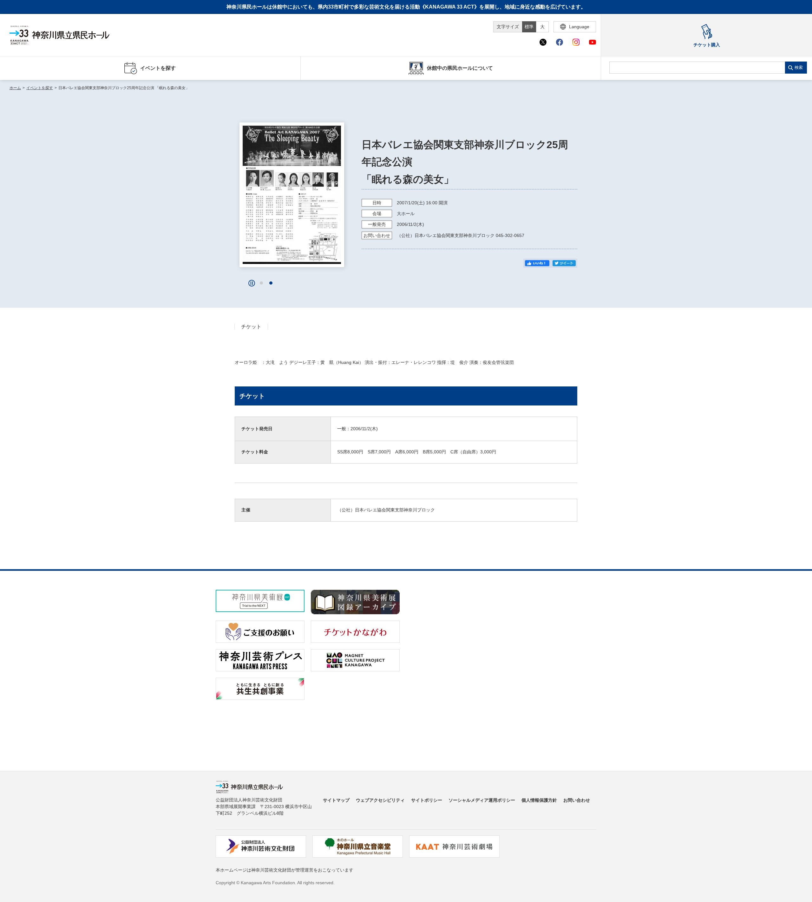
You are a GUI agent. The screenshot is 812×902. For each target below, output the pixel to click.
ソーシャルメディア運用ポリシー (482, 800)
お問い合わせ (576, 800)
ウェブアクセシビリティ (380, 800)
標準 (529, 26)
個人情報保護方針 (539, 800)
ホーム (15, 88)
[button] (261, 283)
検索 (799, 67)
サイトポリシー (426, 800)
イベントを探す (39, 88)
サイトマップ (336, 800)
